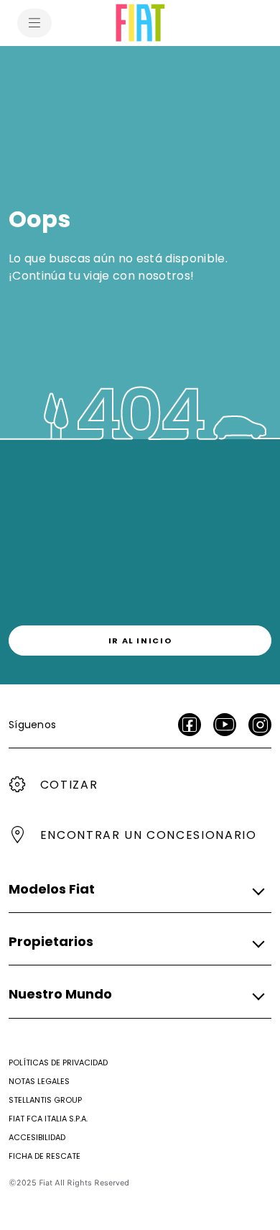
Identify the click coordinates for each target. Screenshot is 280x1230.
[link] (140, 640)
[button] (136, 889)
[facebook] (189, 724)
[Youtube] (224, 724)
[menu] (34, 23)
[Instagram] (259, 724)
